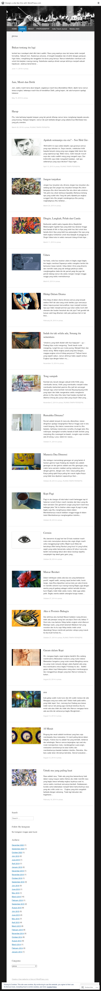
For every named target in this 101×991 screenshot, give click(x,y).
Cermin (47, 532)
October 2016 (17, 878)
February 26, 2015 (50, 320)
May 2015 (15, 918)
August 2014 (16, 940)
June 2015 (16, 915)
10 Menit (48, 728)
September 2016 (18, 882)
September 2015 (18, 904)
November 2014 (18, 933)
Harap (15, 111)
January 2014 (17, 952)
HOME (14, 28)
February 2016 (17, 900)
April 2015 (15, 922)
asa (45, 692)
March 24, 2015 (49, 205)
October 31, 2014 (49, 441)
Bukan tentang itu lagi (24, 47)
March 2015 (16, 926)
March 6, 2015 (48, 281)
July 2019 (15, 856)
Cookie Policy (52, 987)
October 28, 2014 (49, 559)
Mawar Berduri (51, 572)
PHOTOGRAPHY (42, 28)
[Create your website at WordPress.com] (50, 3)
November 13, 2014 (50, 363)
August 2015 (16, 907)
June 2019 (16, 859)
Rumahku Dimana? (53, 415)
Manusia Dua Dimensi (55, 454)
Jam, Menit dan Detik (23, 82)
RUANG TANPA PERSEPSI (39, 127)
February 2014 (17, 948)
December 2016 (18, 871)
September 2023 (18, 848)
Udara (46, 255)
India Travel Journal (59, 28)
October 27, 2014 (49, 598)
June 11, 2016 (17, 68)
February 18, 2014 (50, 799)
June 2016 (16, 889)
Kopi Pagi (48, 493)
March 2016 (16, 896)
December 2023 (18, 845)
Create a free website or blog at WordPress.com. (30, 979)
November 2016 (18, 874)
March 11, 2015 (49, 242)
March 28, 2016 (17, 127)
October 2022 (17, 852)
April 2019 (15, 863)
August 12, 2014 (49, 757)
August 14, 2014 (49, 716)
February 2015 (17, 929)
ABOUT (31, 28)
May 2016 (15, 893)
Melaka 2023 (74, 28)
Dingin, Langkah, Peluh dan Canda (61, 218)
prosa (26, 68)
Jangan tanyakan (52, 179)
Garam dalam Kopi (53, 650)
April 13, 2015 (48, 166)
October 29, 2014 (49, 481)
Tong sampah (50, 376)
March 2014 (16, 944)
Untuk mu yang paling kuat (57, 770)
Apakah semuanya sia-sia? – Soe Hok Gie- (66, 140)
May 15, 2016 (17, 98)
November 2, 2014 (50, 402)
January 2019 (17, 867)
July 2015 (15, 911)
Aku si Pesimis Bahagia (56, 611)
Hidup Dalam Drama (54, 294)
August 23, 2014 (49, 679)
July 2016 (15, 885)
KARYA (22, 28)
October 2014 (17, 937)
